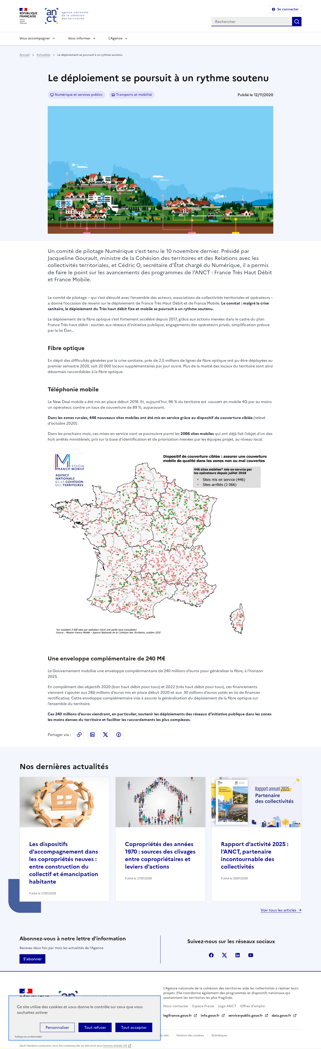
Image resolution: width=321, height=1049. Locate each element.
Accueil (25, 55)
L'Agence (115, 38)
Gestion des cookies (190, 1035)
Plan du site (161, 1035)
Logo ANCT (227, 1006)
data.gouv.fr (281, 1015)
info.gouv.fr (210, 1015)
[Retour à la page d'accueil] (66, 16)
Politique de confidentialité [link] (28, 1036)
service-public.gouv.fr (245, 1015)
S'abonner (32, 959)
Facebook (118, 734)
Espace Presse (203, 1006)
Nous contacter (175, 1006)
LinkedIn (92, 734)
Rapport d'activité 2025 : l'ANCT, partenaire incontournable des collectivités (254, 855)
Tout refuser (95, 1027)
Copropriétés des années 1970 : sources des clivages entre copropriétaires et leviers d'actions (160, 855)
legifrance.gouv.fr (177, 1015)
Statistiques (219, 1035)
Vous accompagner (35, 38)
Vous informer (79, 38)
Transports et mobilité (134, 94)
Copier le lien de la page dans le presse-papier (79, 734)
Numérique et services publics (78, 94)
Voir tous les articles (278, 910)
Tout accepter (134, 1027)
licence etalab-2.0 (115, 1046)
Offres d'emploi (252, 1006)
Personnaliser (57, 1027)
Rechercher (296, 21)
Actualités (43, 55)
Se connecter (288, 9)
